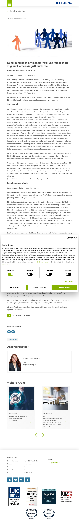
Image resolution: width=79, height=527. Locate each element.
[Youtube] (15, 479)
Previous (36, 435)
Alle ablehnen (14, 287)
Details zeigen (68, 281)
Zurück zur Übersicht (17, 11)
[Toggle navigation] (9, 3)
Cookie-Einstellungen (41, 262)
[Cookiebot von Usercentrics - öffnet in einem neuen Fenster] (68, 238)
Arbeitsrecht (12, 340)
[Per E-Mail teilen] (13, 331)
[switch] (30, 274)
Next (43, 435)
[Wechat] (21, 479)
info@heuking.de (54, 462)
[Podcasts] (27, 479)
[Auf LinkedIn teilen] (9, 331)
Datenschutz (6, 264)
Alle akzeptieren (64, 287)
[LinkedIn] (9, 479)
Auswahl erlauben (39, 287)
